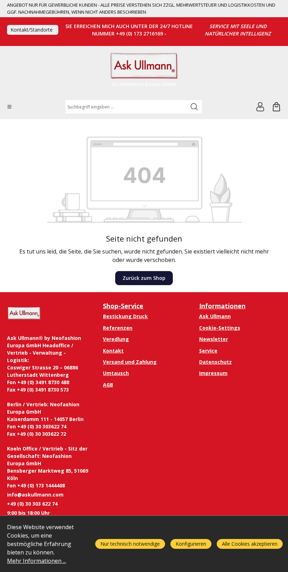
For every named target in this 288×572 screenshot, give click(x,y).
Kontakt (113, 350)
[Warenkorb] (276, 106)
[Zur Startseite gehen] (144, 72)
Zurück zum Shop (144, 278)
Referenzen (117, 327)
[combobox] (126, 107)
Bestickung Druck (125, 316)
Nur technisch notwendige (130, 543)
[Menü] (9, 106)
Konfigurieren (191, 543)
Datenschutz (215, 362)
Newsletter (213, 339)
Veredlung (116, 339)
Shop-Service (123, 306)
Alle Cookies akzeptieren (249, 543)
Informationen (222, 306)
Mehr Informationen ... (36, 561)
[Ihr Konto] (260, 106)
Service (208, 350)
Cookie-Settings (219, 327)
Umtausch (116, 373)
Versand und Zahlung (130, 362)
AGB (108, 384)
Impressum (213, 373)
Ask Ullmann (215, 316)
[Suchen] (194, 107)
